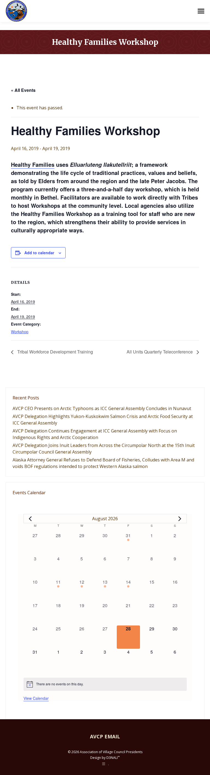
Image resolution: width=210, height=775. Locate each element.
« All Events (23, 90)
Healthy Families (32, 164)
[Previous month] (30, 518)
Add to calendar (39, 252)
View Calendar (36, 698)
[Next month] (180, 518)
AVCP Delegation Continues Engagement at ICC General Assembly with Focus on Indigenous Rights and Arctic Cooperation (95, 434)
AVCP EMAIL (105, 736)
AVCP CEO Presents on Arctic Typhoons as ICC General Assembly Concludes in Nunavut (102, 408)
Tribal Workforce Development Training (54, 352)
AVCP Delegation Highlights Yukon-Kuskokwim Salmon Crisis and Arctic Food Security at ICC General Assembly (103, 419)
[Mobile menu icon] (201, 11)
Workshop (19, 331)
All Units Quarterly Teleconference (160, 352)
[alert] (105, 684)
